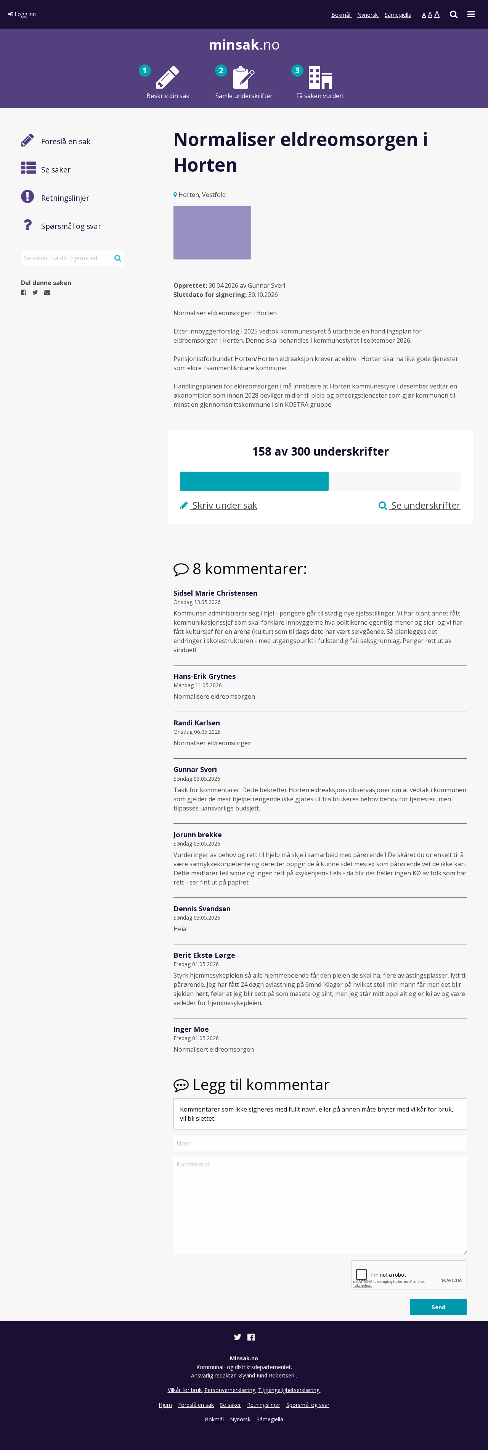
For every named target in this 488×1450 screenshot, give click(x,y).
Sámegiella (398, 14)
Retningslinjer (263, 1404)
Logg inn (24, 14)
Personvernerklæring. (230, 1390)
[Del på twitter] (238, 1338)
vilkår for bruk (431, 1109)
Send (438, 1307)
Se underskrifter (425, 505)
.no (244, 44)
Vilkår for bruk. (185, 1390)
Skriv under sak (223, 505)
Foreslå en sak (196, 1404)
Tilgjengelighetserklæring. (289, 1390)
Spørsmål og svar (307, 1404)
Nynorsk (368, 14)
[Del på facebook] (251, 1338)
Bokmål (341, 14)
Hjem (165, 1404)
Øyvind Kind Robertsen (267, 1375)
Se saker (230, 1404)
